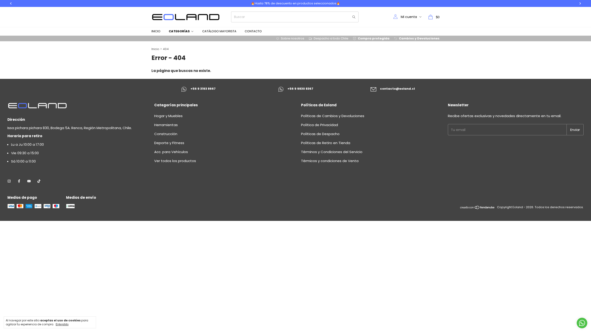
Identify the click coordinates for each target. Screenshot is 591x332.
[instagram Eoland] (9, 181)
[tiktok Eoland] (39, 181)
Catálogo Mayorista (219, 31)
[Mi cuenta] (395, 17)
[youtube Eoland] (29, 181)
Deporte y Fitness (169, 142)
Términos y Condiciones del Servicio (331, 151)
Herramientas (166, 124)
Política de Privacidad (319, 124)
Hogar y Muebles (168, 115)
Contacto (253, 31)
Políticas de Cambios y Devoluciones (332, 115)
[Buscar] (354, 17)
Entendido (62, 324)
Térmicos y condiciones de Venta (330, 160)
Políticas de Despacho (320, 133)
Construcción (165, 133)
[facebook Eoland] (19, 181)
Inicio (155, 31)
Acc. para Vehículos (171, 151)
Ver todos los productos (175, 160)
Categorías (179, 31)
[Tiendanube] (477, 208)
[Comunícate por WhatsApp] (582, 323)
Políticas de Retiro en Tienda (325, 142)
